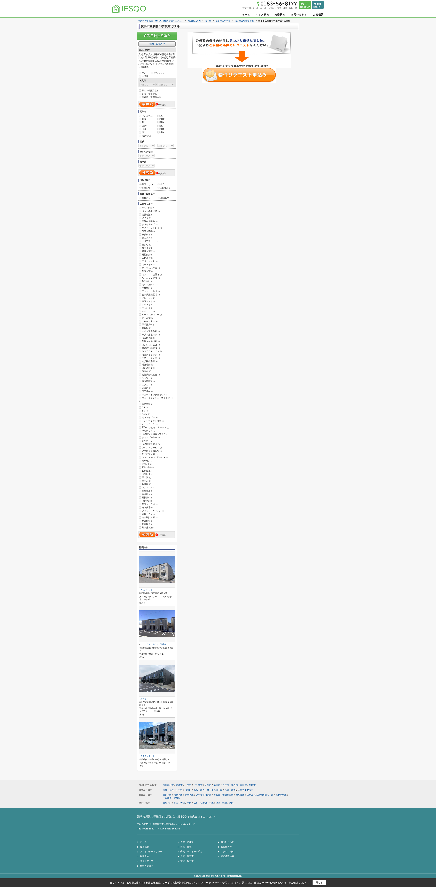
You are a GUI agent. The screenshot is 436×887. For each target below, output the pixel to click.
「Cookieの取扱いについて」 (275, 883)
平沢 (180, 790)
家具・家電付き (151, 334)
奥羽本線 (189, 795)
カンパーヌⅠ (146, 590)
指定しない (147, 184)
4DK (162, 132)
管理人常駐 (148, 251)
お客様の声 (226, 846)
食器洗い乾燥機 (151, 348)
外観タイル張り (151, 341)
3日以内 (146, 187)
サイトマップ (146, 861)
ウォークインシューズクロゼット (156, 399)
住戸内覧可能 (150, 454)
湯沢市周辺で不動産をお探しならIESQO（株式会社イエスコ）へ (176, 816)
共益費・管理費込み (151, 97)
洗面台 (146, 371)
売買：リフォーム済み (191, 851)
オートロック (150, 424)
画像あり (146, 197)
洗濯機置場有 (150, 338)
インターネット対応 (153, 420)
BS (144, 410)
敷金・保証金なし (150, 90)
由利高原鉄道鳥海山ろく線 (260, 795)
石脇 (196, 790)
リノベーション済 (152, 228)
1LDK (162, 119)
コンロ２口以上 (151, 344)
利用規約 (144, 856)
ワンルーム (147, 115)
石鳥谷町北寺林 (245, 790)
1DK (144, 119)
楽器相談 (147, 214)
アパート (146, 73)
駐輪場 (146, 328)
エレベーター (150, 321)
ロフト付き (148, 301)
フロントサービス (152, 447)
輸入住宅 (147, 507)
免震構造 (147, 521)
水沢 (233, 790)
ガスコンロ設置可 (152, 274)
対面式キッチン (151, 354)
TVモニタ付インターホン (155, 427)
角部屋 (146, 484)
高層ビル (147, 490)
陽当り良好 (148, 218)
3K (161, 125)
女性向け (147, 288)
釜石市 (234, 785)
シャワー (147, 378)
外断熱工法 (148, 527)
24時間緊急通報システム (155, 434)
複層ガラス (148, 514)
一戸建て (146, 76)
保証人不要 (148, 231)
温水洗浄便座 (150, 368)
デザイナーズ (150, 224)
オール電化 (148, 318)
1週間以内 (165, 187)
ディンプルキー (151, 437)
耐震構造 (147, 524)
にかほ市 (198, 785)
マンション (159, 73)
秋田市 (243, 785)
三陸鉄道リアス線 (171, 798)
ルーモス (145, 699)
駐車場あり (148, 461)
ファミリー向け (151, 291)
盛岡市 (252, 785)
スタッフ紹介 (227, 851)
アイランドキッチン (153, 511)
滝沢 (224, 803)
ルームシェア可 (151, 278)
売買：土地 (185, 846)
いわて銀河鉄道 (204, 795)
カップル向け (150, 284)
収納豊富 (147, 404)
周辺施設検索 (227, 856)
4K (143, 132)
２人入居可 (148, 238)
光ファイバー (150, 417)
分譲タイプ (148, 248)
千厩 (211, 803)
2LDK (144, 125)
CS (144, 407)
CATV (146, 414)
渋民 (227, 790)
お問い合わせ (227, 842)
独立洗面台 (148, 381)
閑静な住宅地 (150, 221)
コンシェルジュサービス (155, 457)
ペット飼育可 (150, 208)
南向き (146, 481)
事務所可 (147, 234)
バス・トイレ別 (151, 358)
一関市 (188, 785)
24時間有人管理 (151, 444)
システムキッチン (152, 351)
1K (161, 115)
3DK (144, 129)
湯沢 (218, 803)
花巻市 (179, 785)
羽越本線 (167, 795)
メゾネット (148, 304)
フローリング (150, 298)
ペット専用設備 (151, 211)
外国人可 (147, 271)
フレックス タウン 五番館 (153, 644)
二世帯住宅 (148, 258)
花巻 (176, 803)
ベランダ (147, 308)
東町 (165, 790)
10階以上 (147, 471)
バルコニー (148, 311)
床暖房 (146, 388)
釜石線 (217, 795)
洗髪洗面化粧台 (151, 374)
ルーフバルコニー (152, 314)
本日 (162, 184)
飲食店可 (147, 494)
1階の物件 (148, 467)
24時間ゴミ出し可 (152, 450)
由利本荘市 (168, 785)
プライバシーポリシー (151, 851)
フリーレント (150, 261)
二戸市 (225, 785)
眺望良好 (147, 254)
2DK (162, 122)
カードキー (148, 264)
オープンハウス (151, 268)
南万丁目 (205, 790)
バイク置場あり (151, 331)
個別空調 (147, 501)
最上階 (146, 477)
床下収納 (147, 391)
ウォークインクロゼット (155, 394)
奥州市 (217, 785)
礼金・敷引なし (149, 94)
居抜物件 (147, 497)
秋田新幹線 (228, 795)
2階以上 (147, 464)
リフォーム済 (150, 504)
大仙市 (208, 785)
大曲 (182, 803)
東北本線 (178, 795)
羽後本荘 (167, 803)
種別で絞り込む (157, 44)
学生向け (147, 281)
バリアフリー (150, 241)
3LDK (162, 129)
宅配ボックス (150, 431)
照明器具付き (150, 324)
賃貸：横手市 (187, 861)
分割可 (146, 244)
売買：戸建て (187, 842)
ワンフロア (148, 487)
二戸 (196, 803)
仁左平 (173, 790)
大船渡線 (240, 795)
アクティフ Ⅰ (147, 756)
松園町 (188, 790)
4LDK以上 (146, 135)
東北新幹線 (281, 795)
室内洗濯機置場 (151, 294)
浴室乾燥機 (148, 364)
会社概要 (144, 846)
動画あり (164, 197)
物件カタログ (146, 866)
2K (143, 122)
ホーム (143, 842)
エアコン (147, 384)
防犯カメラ (148, 441)
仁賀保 (203, 803)
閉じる (319, 882)
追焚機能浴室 (150, 361)
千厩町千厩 (217, 790)
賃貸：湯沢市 (187, 856)
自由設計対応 (150, 517)
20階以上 (147, 474)
